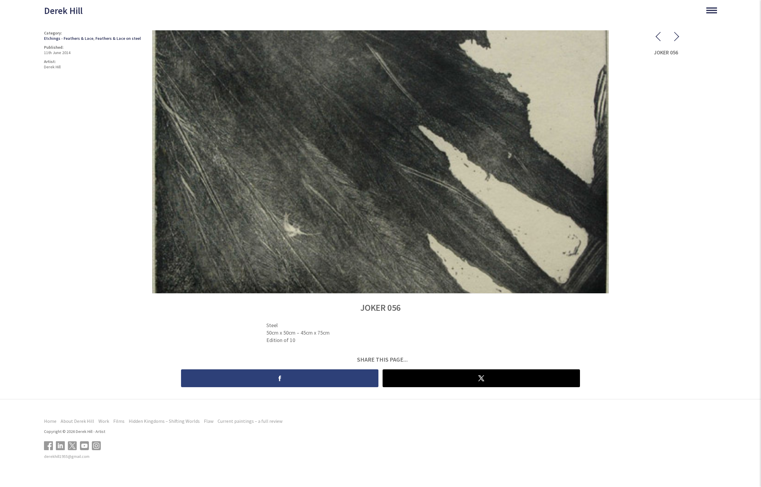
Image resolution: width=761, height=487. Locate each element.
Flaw (208, 421)
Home (50, 421)
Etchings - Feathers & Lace (68, 38)
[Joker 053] (672, 37)
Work (103, 421)
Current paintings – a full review (250, 421)
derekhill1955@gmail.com (66, 456)
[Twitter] (74, 445)
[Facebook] (50, 445)
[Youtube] (86, 445)
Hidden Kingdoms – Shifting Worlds (164, 421)
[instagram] (98, 445)
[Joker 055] (660, 37)
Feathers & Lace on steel (118, 38)
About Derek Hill (77, 421)
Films (119, 421)
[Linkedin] (62, 445)
